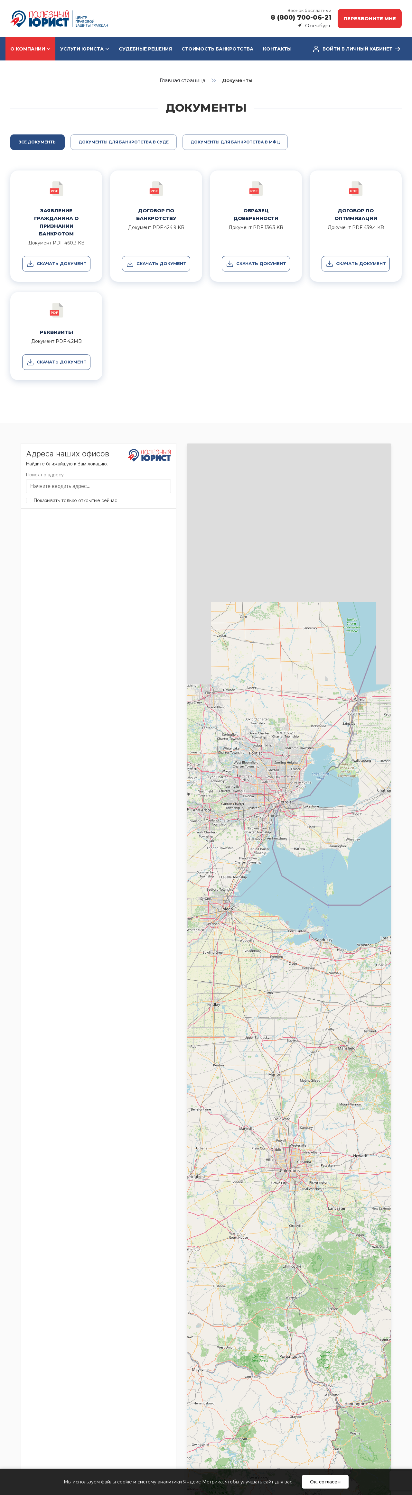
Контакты (277, 49)
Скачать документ (62, 263)
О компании (27, 49)
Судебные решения (145, 49)
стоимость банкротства (217, 49)
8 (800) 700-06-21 (301, 17)
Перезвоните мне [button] (369, 18)
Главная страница (182, 80)
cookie (124, 1482)
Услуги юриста (82, 49)
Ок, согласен (325, 1482)
